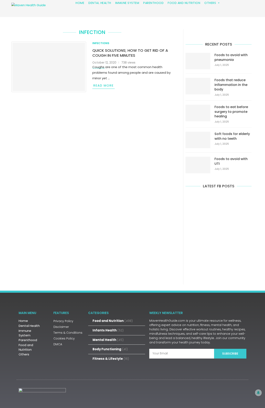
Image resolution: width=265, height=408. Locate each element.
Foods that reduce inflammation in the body (230, 85)
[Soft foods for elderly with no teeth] (198, 140)
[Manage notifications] (258, 392)
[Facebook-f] (215, 393)
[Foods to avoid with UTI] (198, 165)
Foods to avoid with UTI (231, 161)
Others (24, 354)
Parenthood (28, 340)
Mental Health (108, 340)
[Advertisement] (219, 236)
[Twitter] (228, 393)
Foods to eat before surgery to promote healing (231, 112)
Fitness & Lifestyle (111, 358)
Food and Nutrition (26, 347)
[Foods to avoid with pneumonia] (198, 61)
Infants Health (108, 330)
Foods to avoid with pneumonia (231, 57)
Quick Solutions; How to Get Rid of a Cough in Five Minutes (130, 53)
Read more (103, 85)
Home (23, 321)
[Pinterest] (241, 393)
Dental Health (29, 326)
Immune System (25, 333)
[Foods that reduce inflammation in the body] (198, 86)
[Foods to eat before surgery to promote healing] (198, 113)
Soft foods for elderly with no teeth (232, 136)
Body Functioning (110, 349)
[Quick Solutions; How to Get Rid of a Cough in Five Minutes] (48, 67)
